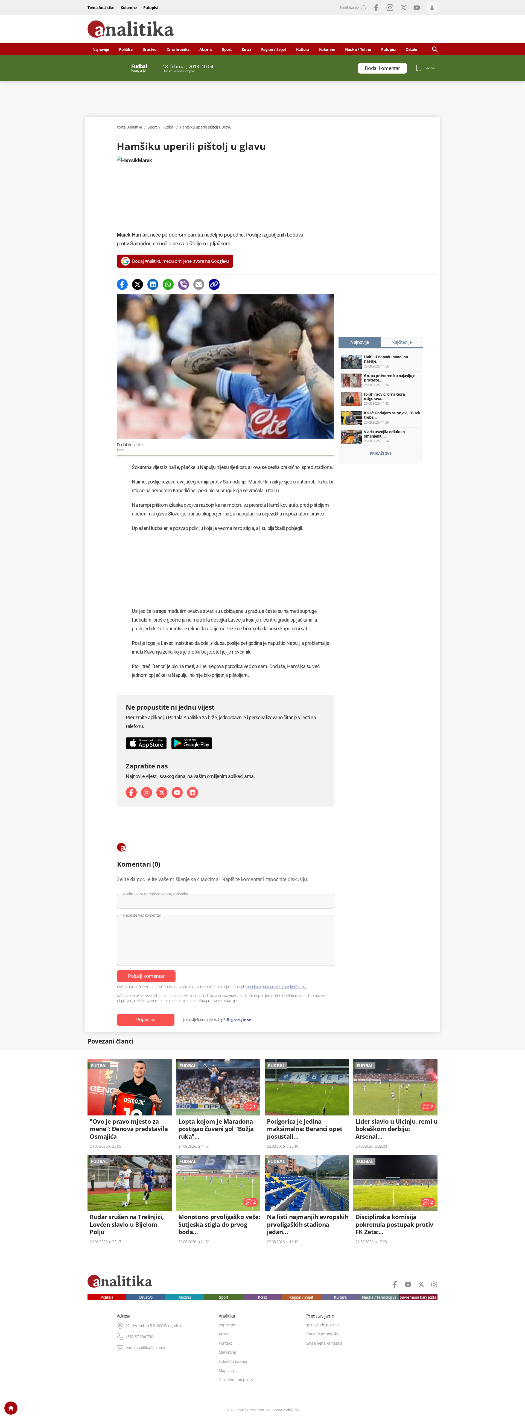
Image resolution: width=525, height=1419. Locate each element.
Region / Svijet (273, 49)
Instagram (390, 7)
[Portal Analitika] (130, 29)
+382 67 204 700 (139, 1336)
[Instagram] (146, 792)
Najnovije (100, 49)
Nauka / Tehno (358, 49)
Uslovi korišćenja (233, 1361)
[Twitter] (137, 284)
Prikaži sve (381, 453)
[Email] (198, 284)
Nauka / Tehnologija (379, 1297)
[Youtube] (177, 792)
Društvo (149, 49)
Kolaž (246, 49)
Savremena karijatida (418, 1297)
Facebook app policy (236, 1379)
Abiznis (205, 49)
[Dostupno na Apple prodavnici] (146, 743)
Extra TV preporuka (322, 1333)
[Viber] (183, 284)
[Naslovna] (11, 1408)
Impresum (228, 1324)
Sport (227, 49)
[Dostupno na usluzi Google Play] (191, 743)
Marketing (227, 1352)
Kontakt (225, 1343)
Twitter (403, 7)
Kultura (302, 49)
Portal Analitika (129, 127)
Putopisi (150, 7)
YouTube (416, 7)
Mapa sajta (228, 1370)
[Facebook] (122, 284)
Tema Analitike (101, 7)
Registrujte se (239, 1019)
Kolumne (129, 7)
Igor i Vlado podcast (323, 1324)
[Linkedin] (152, 284)
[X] (161, 792)
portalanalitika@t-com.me (148, 1347)
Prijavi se (146, 1019)
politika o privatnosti (262, 986)
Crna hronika (178, 49)
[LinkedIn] (192, 792)
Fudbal (168, 127)
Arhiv (223, 1333)
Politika (125, 49)
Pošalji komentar (146, 976)
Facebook (376, 7)
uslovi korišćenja (293, 986)
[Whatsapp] (168, 284)
